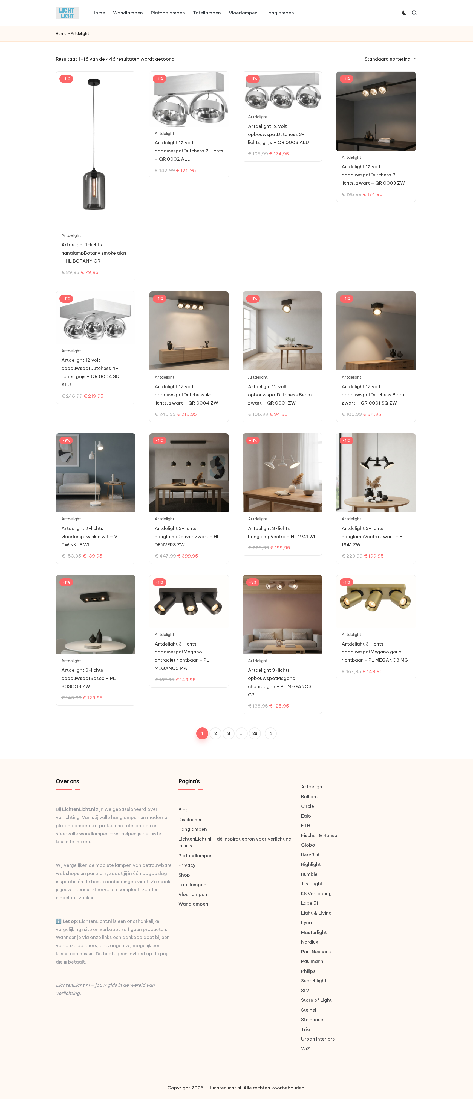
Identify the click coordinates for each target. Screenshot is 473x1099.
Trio (305, 1029)
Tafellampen (192, 885)
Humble (309, 874)
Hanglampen (192, 829)
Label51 (309, 903)
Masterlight (314, 932)
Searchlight (314, 981)
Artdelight (71, 235)
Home (61, 33)
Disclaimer (190, 820)
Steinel (308, 1010)
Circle (307, 806)
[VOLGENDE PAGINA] (271, 733)
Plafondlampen (195, 856)
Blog (183, 810)
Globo (308, 845)
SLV (305, 991)
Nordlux (309, 942)
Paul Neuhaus (316, 952)
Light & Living (316, 913)
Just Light (312, 884)
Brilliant (309, 797)
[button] (271, 733)
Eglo (306, 816)
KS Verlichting (316, 894)
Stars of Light (316, 1000)
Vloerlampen (192, 894)
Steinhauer (313, 1019)
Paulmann (312, 961)
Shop (184, 875)
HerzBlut (310, 855)
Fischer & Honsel (319, 835)
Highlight (311, 864)
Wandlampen (193, 904)
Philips (308, 971)
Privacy (186, 865)
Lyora (307, 923)
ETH (305, 826)
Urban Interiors (318, 1039)
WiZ (305, 1049)
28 (254, 733)
